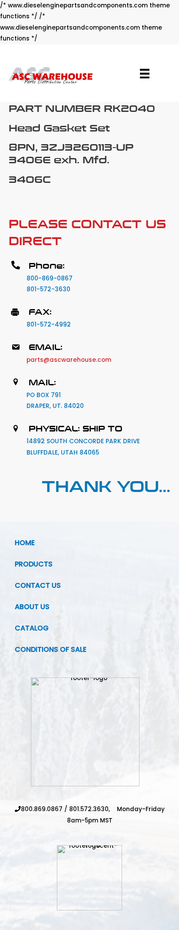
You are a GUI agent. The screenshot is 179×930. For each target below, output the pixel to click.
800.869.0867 (42, 809)
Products (34, 564)
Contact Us (38, 585)
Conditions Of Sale (50, 649)
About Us (32, 607)
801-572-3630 (48, 289)
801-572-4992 (49, 324)
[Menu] (145, 73)
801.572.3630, (93, 809)
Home (25, 543)
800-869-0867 (50, 278)
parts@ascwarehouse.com (69, 360)
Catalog (32, 628)
